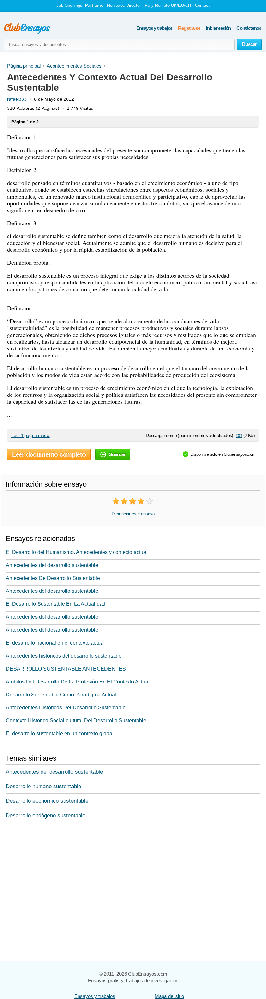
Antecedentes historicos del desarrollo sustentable (64, 656)
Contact (202, 5)
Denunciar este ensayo (133, 513)
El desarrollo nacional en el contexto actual (55, 643)
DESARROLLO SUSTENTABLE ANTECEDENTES (66, 669)
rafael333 (17, 99)
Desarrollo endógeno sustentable (45, 815)
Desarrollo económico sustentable (47, 801)
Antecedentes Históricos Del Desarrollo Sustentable (66, 707)
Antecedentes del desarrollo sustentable (52, 565)
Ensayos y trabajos (154, 28)
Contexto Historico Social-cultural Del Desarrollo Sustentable (76, 720)
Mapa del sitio (169, 996)
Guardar (117, 454)
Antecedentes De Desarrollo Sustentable (53, 578)
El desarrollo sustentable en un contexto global (60, 733)
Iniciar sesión (218, 28)
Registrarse (189, 28)
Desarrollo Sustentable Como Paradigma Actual (61, 694)
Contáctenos (248, 28)
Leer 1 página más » (30, 435)
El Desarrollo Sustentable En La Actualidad (55, 604)
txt (239, 435)
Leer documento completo (49, 454)
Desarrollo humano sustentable (43, 786)
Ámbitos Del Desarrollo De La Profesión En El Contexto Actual (78, 681)
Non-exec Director (124, 5)
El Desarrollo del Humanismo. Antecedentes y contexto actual (77, 552)
